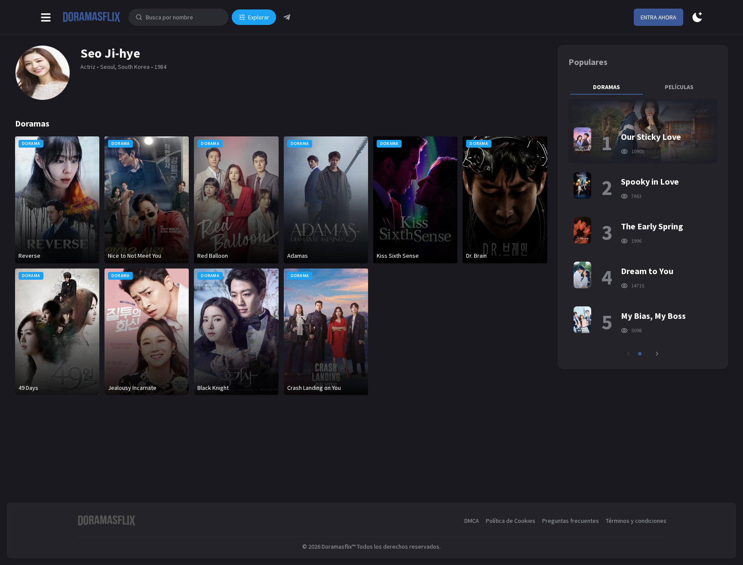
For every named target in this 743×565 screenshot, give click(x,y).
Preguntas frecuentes (570, 521)
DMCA (471, 521)
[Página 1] (640, 353)
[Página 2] (646, 353)
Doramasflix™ (339, 546)
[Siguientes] (657, 353)
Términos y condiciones (636, 521)
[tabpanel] (643, 228)
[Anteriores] (628, 353)
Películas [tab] (679, 87)
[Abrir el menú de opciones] (46, 17)
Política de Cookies (510, 521)
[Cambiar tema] (697, 17)
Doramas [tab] (606, 87)
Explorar (258, 17)
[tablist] (643, 87)
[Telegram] (287, 17)
